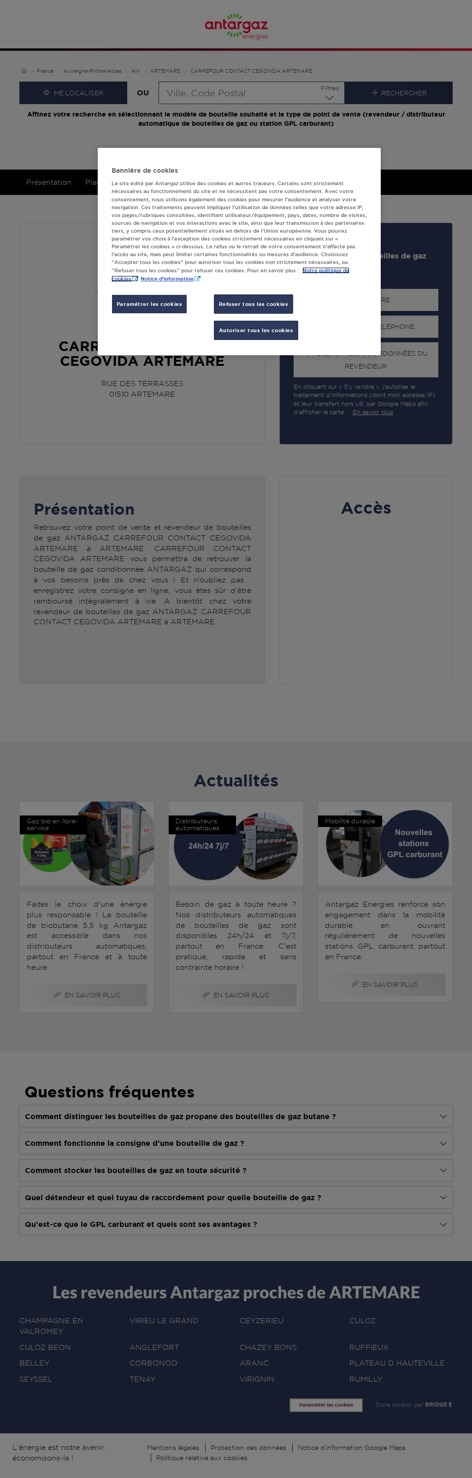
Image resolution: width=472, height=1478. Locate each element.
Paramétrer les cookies (150, 304)
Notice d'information (167, 279)
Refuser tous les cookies (254, 304)
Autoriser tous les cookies (256, 330)
